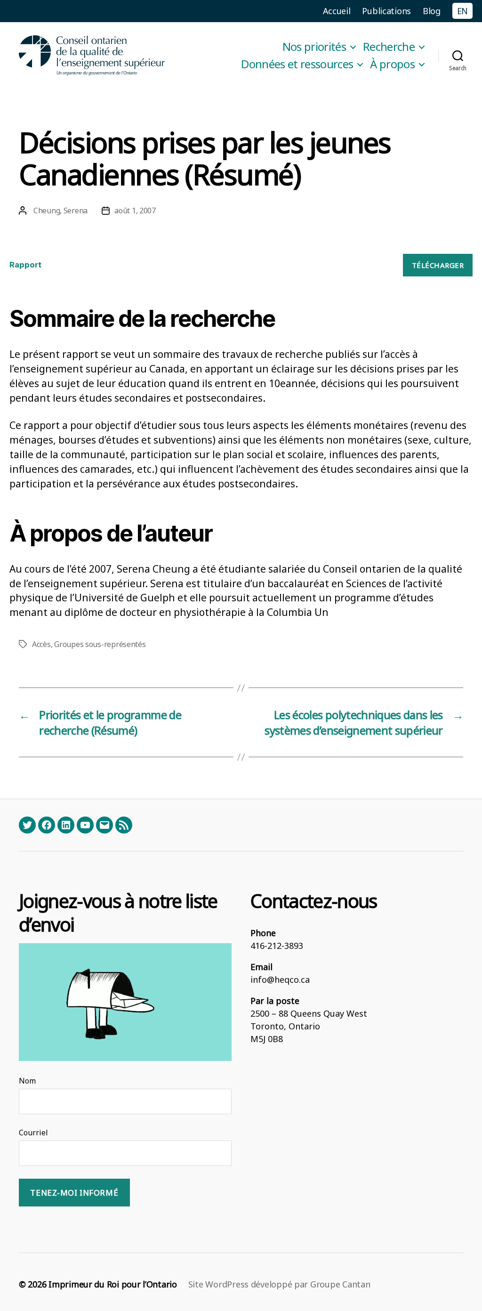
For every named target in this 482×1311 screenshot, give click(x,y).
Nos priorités (314, 47)
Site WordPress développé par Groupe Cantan (279, 1284)
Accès (41, 644)
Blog (432, 10)
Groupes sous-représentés (100, 644)
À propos (392, 64)
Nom (27, 1081)
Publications (386, 10)
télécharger (438, 265)
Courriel (33, 1132)
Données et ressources (297, 64)
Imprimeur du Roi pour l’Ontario (112, 1284)
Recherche (389, 47)
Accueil (337, 10)
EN (462, 10)
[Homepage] (92, 55)
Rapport (25, 264)
